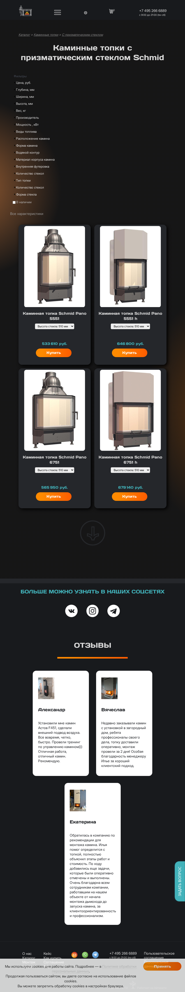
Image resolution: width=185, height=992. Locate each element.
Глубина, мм (25, 89)
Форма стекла (26, 194)
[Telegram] (95, 955)
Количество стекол (30, 173)
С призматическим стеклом (82, 34)
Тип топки (23, 180)
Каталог (24, 34)
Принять (162, 966)
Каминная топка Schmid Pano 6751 (54, 460)
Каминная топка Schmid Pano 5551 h (130, 316)
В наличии (24, 202)
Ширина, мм (25, 96)
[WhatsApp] (85, 955)
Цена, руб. (23, 82)
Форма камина (26, 145)
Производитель (27, 117)
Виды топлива (26, 131)
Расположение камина (33, 138)
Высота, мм (24, 103)
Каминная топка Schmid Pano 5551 (54, 316)
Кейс (47, 953)
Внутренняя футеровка (32, 166)
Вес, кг (21, 110)
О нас (27, 953)
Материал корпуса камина (35, 159)
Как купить (52, 958)
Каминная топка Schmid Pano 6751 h (130, 460)
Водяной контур (27, 152)
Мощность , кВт (27, 124)
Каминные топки (46, 34)
